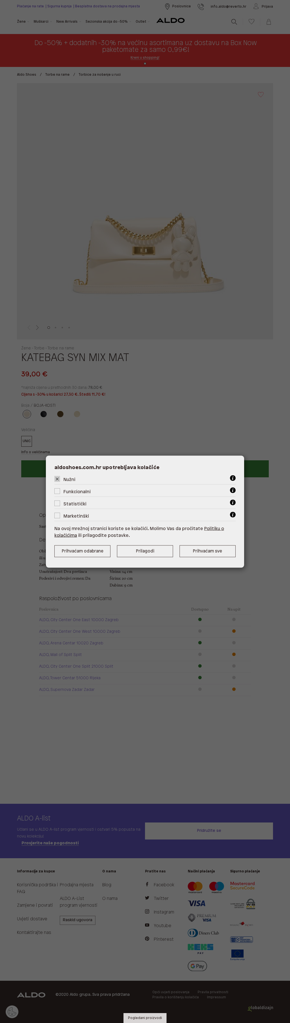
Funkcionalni (77, 491)
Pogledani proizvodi (145, 1018)
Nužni (69, 479)
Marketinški (76, 516)
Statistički (74, 503)
